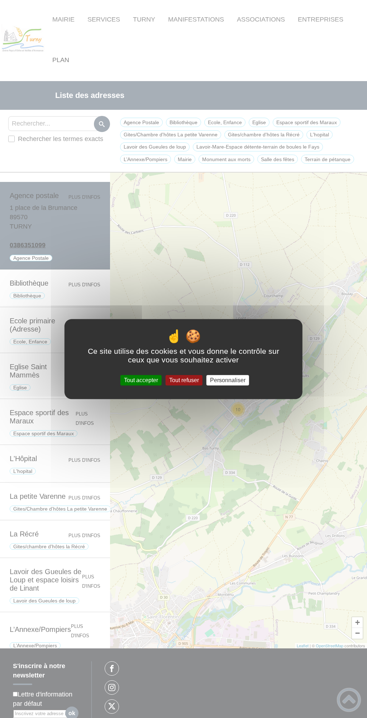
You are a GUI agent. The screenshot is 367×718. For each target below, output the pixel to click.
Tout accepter (141, 380)
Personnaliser (228, 380)
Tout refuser (184, 380)
